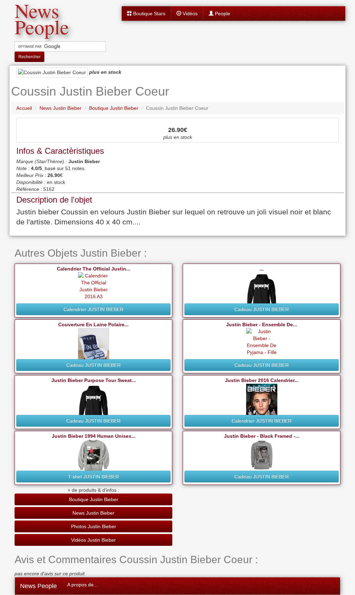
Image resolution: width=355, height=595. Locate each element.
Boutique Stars (148, 13)
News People (38, 586)
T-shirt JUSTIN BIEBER (93, 476)
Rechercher (29, 56)
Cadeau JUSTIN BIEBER (261, 309)
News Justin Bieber (93, 513)
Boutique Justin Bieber (93, 499)
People (222, 13)
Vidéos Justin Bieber (93, 540)
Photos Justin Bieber (93, 526)
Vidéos (189, 13)
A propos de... (82, 584)
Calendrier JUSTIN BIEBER (93, 309)
